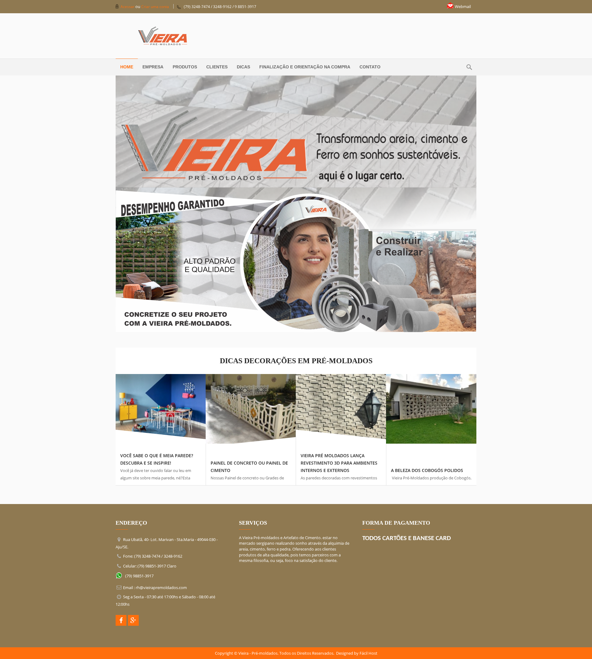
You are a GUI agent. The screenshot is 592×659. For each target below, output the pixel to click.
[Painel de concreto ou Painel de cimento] (251, 408)
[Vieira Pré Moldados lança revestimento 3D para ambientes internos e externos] (341, 408)
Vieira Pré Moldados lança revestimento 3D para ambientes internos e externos (339, 463)
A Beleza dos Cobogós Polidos (427, 470)
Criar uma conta (155, 6)
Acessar (128, 6)
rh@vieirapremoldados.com (161, 587)
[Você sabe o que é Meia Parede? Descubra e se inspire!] (160, 408)
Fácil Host (368, 653)
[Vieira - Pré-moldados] (296, 35)
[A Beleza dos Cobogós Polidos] (431, 408)
